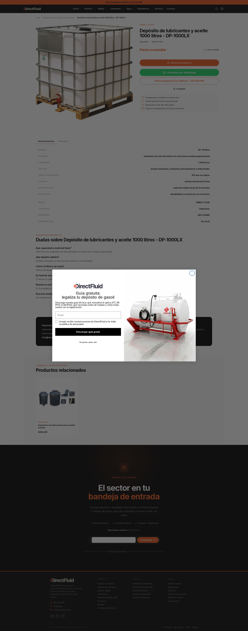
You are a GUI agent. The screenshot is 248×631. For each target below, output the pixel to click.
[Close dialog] (192, 273)
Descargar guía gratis (88, 331)
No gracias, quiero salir (88, 342)
